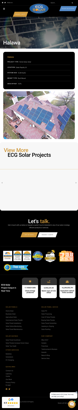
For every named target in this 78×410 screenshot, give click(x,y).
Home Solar (23, 62)
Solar (29, 62)
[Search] (72, 2)
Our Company (47, 336)
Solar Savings (12, 336)
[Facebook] (2, 2)
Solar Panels (11, 307)
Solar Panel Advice (49, 307)
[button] (76, 183)
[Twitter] (5, 2)
